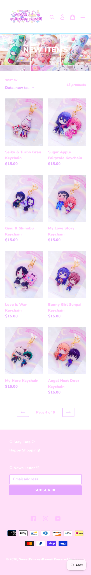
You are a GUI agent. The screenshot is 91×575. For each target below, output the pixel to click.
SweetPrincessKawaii (36, 559)
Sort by (11, 80)
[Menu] (83, 16)
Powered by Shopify (69, 559)
